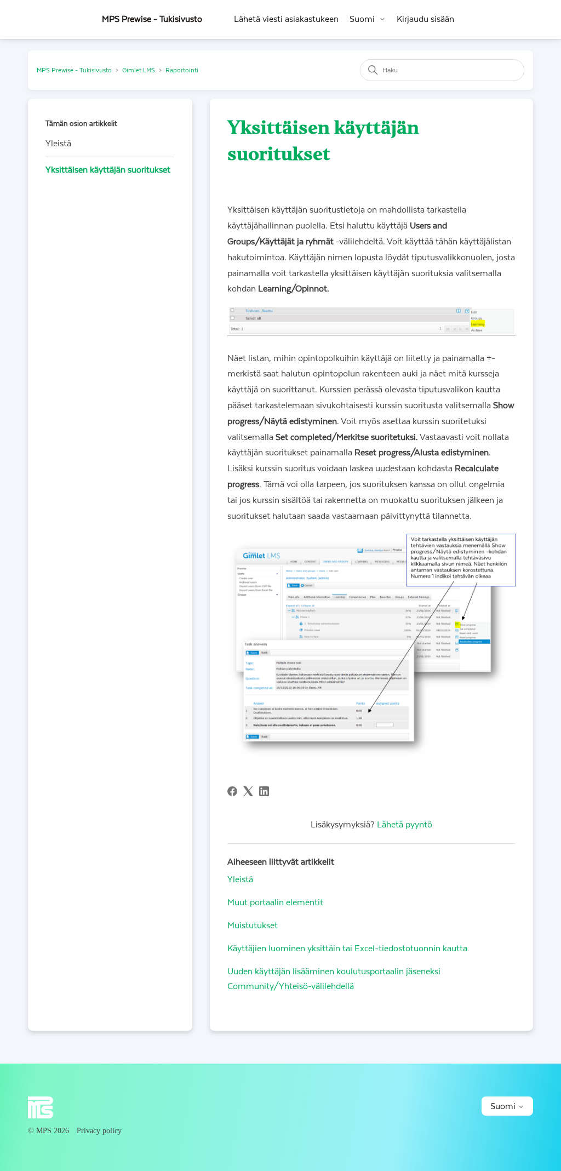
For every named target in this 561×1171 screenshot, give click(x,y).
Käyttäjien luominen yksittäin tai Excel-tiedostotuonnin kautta (347, 948)
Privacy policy (99, 1131)
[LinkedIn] (264, 791)
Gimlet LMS (138, 70)
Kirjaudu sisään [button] (425, 19)
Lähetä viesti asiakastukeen (286, 19)
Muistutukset (252, 925)
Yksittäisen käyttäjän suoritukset (107, 170)
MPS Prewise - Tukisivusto (74, 70)
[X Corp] (248, 791)
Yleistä (58, 143)
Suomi (362, 19)
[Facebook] (232, 791)
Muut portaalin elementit (275, 902)
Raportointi (181, 70)
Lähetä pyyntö (404, 825)
